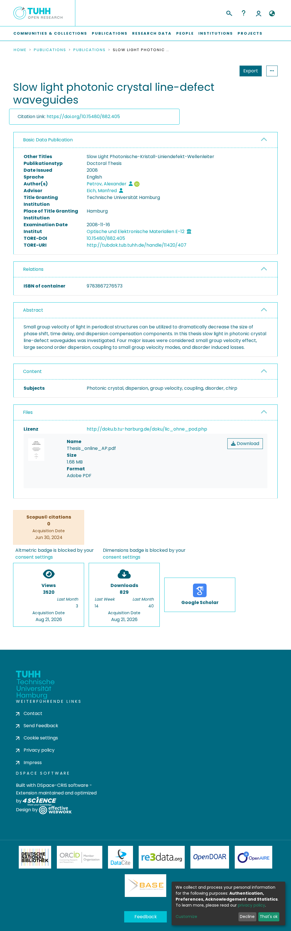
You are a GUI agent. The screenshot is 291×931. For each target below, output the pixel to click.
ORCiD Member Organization (79, 857)
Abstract (33, 310)
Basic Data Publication (48, 140)
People (185, 33)
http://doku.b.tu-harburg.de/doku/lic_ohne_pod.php (147, 429)
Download (247, 443)
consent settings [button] (34, 557)
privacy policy (251, 905)
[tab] (145, 140)
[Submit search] (228, 12)
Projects (250, 33)
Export (250, 71)
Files (28, 412)
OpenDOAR (209, 857)
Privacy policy (39, 750)
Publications (110, 33)
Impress (33, 762)
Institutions (215, 33)
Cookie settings (41, 738)
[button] (271, 13)
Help (244, 13)
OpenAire (253, 857)
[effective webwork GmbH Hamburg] (55, 809)
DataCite (120, 857)
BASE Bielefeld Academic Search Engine (145, 885)
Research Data (152, 33)
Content (32, 371)
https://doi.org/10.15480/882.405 (83, 116)
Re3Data (162, 857)
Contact (33, 713)
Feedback (145, 916)
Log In (259, 13)
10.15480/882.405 (106, 238)
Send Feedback (41, 725)
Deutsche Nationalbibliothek (35, 857)
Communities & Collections (50, 33)
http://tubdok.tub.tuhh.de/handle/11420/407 (136, 245)
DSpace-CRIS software (62, 785)
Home (20, 50)
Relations (33, 269)
